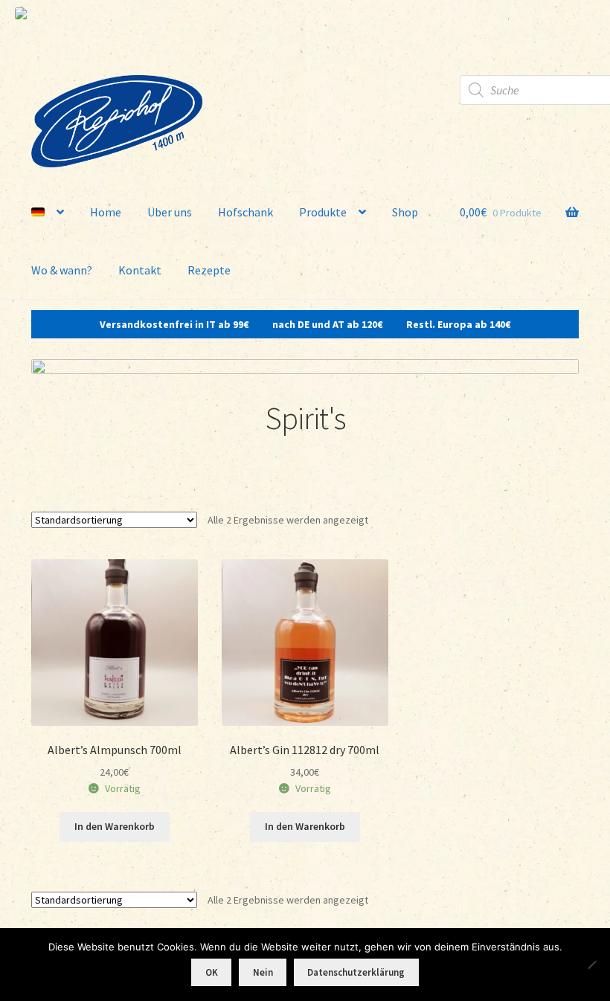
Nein (263, 972)
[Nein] (591, 964)
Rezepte (209, 270)
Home (105, 212)
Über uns (169, 212)
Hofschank (245, 212)
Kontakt (139, 270)
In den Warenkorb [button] (114, 826)
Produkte (323, 212)
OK (211, 972)
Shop (405, 212)
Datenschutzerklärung (356, 972)
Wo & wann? (61, 270)
